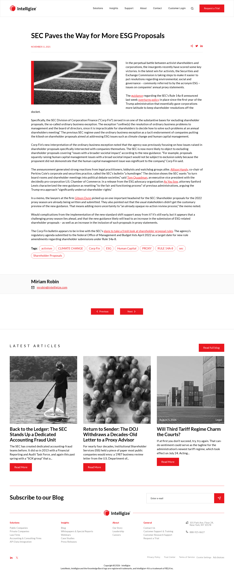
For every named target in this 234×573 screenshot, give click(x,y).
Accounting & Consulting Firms (25, 538)
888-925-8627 (197, 532)
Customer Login (177, 8)
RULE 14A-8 (165, 248)
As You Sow (171, 181)
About (143, 8)
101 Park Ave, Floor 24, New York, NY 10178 (202, 523)
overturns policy (148, 99)
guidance (137, 95)
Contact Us (149, 527)
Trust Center (169, 557)
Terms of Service (187, 557)
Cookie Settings (203, 557)
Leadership (118, 531)
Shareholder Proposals (47, 255)
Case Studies (67, 538)
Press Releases (69, 541)
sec (181, 248)
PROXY (146, 248)
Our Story (117, 527)
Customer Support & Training (158, 531)
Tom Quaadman (137, 177)
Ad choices (218, 557)
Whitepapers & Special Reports (77, 531)
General (147, 522)
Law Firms (15, 534)
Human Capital (126, 248)
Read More (20, 467)
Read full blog (211, 347)
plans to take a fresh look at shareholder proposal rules (138, 231)
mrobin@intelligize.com (52, 287)
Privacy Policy (153, 557)
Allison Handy (179, 169)
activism (46, 248)
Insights (113, 8)
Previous (103, 311)
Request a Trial (212, 8)
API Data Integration (21, 541)
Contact (157, 8)
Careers (116, 534)
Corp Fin (94, 248)
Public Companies (19, 527)
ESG (108, 248)
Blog (63, 527)
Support (129, 8)
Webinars (66, 534)
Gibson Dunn (83, 198)
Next (130, 311)
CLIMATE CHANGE (70, 248)
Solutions (98, 8)
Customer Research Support (157, 534)
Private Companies (19, 531)
